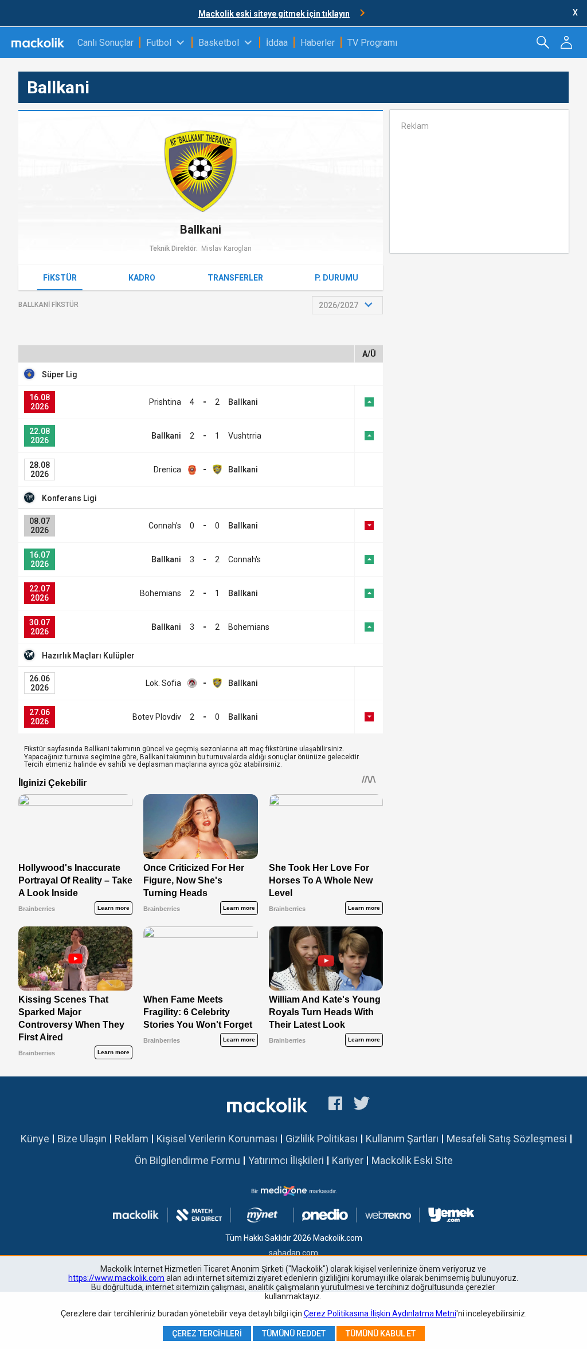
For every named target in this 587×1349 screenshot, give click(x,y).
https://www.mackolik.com (116, 1278)
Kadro (141, 277)
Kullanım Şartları (402, 1139)
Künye (35, 1139)
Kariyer (347, 1160)
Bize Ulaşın (82, 1139)
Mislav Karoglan (226, 248)
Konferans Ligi (69, 498)
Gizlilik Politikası (321, 1139)
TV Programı (372, 42)
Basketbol (218, 42)
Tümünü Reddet (294, 1333)
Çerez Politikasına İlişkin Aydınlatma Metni (380, 1313)
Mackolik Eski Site (412, 1160)
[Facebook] (335, 1105)
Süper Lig (59, 374)
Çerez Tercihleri (207, 1333)
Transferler (235, 277)
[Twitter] (362, 1105)
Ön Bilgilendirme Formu (187, 1160)
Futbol (158, 42)
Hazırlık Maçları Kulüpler (88, 655)
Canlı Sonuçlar (105, 42)
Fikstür (60, 277)
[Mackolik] (38, 42)
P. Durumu (336, 277)
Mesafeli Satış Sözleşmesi (507, 1139)
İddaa (277, 42)
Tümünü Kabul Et (381, 1333)
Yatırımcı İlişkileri (286, 1160)
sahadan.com (293, 1252)
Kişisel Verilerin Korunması (216, 1139)
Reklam (131, 1139)
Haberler (317, 42)
